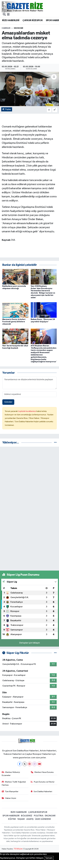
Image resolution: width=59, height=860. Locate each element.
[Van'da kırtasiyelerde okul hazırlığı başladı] (15, 336)
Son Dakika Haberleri (43, 791)
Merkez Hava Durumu (44, 772)
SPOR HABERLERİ (10, 816)
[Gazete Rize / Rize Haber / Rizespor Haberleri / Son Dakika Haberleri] (29, 7)
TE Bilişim (18, 849)
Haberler (6, 28)
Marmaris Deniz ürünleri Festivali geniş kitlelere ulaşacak (13, 321)
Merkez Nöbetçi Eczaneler (11, 773)
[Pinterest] (29, 764)
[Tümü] (55, 442)
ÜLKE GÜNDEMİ (43, 819)
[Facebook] (19, 764)
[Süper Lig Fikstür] (55, 653)
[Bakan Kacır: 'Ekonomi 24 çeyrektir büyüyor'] (44, 310)
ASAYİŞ (29, 819)
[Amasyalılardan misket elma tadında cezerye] (29, 89)
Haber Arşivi (10, 798)
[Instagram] (34, 764)
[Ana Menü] (8, 14)
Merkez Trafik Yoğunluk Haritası (14, 783)
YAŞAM (21, 819)
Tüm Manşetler (11, 791)
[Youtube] (39, 764)
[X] (24, 764)
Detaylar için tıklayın (29, 643)
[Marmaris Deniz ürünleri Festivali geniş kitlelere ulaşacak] (15, 310)
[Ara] (4, 14)
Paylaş (8, 109)
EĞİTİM (12, 819)
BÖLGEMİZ (26, 816)
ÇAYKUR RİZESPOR (33, 20)
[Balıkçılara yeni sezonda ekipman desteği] (15, 277)
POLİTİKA (38, 816)
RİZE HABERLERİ (10, 20)
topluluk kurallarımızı (27, 411)
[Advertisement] (29, 478)
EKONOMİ (18, 28)
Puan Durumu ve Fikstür (44, 782)
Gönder (8, 402)
